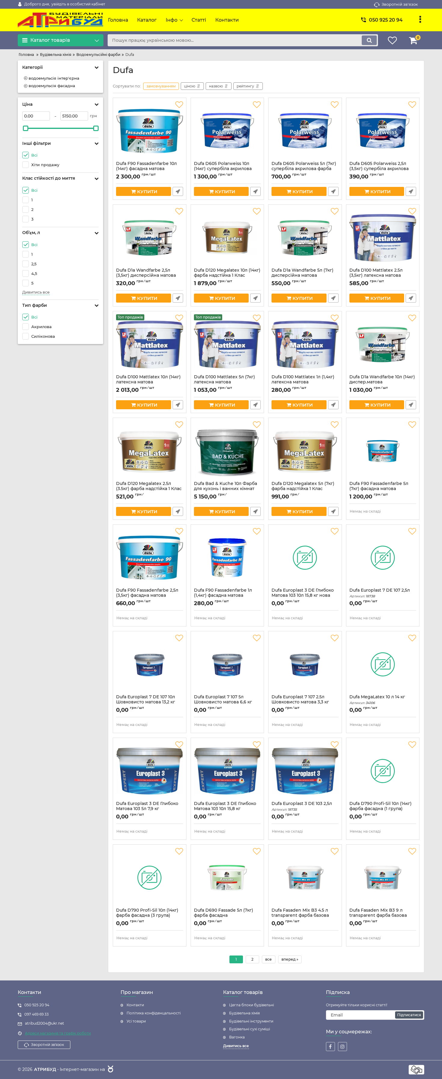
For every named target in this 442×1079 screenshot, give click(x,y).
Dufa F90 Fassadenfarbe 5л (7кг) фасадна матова (378, 489)
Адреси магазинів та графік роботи (58, 1033)
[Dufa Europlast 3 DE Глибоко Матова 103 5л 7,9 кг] (149, 771)
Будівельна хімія (244, 1013)
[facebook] (330, 1046)
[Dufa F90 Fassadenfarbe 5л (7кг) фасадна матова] (382, 451)
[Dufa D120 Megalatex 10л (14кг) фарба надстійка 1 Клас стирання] (227, 238)
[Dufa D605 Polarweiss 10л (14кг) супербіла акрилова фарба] (227, 131)
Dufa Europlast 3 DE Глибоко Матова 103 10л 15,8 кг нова (303, 595)
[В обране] (179, 105)
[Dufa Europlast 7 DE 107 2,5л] (382, 558)
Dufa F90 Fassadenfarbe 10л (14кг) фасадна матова (146, 169)
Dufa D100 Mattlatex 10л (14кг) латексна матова (148, 382)
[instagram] (342, 1046)
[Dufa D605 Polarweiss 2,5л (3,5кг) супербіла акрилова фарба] (382, 131)
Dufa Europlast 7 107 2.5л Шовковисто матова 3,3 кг (300, 702)
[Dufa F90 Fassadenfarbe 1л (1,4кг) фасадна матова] (227, 558)
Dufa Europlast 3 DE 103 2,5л (302, 806)
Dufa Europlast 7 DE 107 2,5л (379, 593)
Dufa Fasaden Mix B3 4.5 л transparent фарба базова (300, 915)
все (268, 959)
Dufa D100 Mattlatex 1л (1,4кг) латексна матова (303, 382)
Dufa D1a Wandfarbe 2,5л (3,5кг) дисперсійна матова (146, 275)
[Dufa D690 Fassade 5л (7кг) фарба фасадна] (227, 878)
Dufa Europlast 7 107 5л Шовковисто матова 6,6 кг (223, 702)
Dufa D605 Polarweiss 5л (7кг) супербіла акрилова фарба (304, 169)
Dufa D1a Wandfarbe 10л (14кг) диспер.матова (382, 382)
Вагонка (237, 1037)
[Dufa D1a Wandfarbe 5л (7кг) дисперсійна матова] (305, 238)
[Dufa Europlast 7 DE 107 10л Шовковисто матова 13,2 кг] (149, 664)
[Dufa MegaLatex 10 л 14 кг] (382, 664)
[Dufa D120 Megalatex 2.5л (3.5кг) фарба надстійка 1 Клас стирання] (149, 451)
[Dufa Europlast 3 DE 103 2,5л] (305, 771)
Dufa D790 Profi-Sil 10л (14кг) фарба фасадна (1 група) (380, 809)
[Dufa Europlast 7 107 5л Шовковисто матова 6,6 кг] (227, 664)
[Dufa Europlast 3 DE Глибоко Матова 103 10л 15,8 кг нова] (305, 558)
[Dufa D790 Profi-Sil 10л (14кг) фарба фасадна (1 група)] (382, 771)
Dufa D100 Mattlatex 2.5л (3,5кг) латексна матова (376, 275)
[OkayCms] (109, 1069)
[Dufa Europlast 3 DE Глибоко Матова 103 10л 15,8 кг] (227, 771)
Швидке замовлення (178, 191)
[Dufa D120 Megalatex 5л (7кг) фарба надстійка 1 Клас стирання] (305, 451)
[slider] (25, 128)
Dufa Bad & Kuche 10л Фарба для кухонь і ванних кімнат (225, 489)
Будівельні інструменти (251, 1021)
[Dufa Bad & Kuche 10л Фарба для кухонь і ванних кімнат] (227, 451)
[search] (369, 40)
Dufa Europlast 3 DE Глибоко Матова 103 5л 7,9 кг (147, 809)
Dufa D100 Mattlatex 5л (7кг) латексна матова (224, 382)
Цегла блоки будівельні (251, 1005)
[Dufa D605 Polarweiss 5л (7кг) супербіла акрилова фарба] (305, 131)
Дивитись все (36, 292)
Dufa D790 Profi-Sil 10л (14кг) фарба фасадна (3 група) (147, 915)
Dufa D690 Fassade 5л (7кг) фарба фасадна (223, 915)
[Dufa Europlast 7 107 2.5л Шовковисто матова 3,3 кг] (305, 664)
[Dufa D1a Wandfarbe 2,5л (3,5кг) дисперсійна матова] (149, 238)
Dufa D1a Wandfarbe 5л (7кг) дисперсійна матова (302, 275)
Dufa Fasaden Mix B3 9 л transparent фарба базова (378, 915)
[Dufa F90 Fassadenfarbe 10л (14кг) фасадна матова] (149, 131)
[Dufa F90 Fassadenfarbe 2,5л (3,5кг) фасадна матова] (149, 558)
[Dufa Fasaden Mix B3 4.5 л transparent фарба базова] (305, 878)
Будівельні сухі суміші (249, 1029)
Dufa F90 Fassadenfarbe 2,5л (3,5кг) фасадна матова (147, 595)
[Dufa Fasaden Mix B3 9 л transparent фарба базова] (382, 878)
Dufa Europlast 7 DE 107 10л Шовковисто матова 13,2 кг (145, 702)
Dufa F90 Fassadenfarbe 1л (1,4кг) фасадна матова (223, 595)
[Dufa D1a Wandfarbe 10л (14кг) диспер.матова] (382, 344)
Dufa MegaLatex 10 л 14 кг (377, 699)
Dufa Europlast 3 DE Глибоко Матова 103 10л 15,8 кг (225, 809)
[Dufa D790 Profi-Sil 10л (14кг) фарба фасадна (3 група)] (149, 878)
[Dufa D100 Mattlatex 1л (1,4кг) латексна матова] (305, 344)
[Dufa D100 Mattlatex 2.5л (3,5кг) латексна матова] (382, 238)
